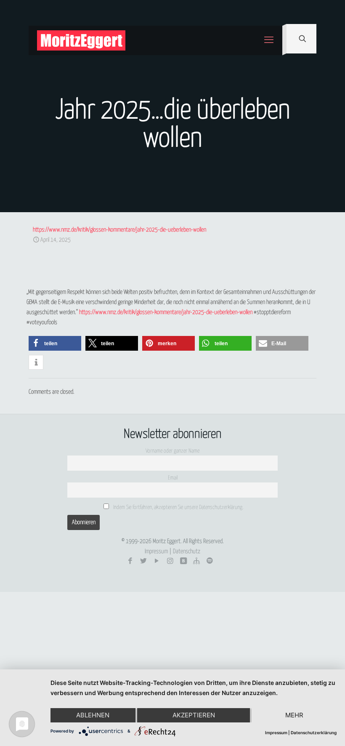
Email (173, 478)
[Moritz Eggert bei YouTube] (156, 561)
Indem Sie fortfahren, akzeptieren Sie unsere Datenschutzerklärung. (177, 507)
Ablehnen (92, 715)
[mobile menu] (269, 40)
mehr (294, 715)
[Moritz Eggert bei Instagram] (170, 561)
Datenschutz (186, 551)
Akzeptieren (193, 715)
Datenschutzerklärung (314, 732)
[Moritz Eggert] (81, 40)
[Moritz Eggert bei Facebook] (130, 561)
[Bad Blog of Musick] (183, 561)
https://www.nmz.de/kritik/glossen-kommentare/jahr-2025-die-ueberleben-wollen (119, 230)
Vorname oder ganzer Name (172, 451)
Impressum (156, 551)
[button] (55, 343)
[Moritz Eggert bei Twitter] (143, 561)
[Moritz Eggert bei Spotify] (209, 561)
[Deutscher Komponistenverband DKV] (196, 561)
